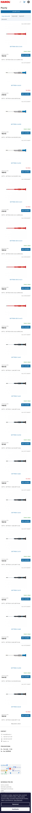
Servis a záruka (5, 785)
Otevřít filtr (16, 11)
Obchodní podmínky (6, 787)
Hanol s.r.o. (6, 741)
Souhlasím (15, 809)
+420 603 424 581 (7, 739)
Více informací (18, 800)
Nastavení (15, 804)
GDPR (2, 791)
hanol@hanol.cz (7, 734)
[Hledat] (20, 1)
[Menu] (28, 1)
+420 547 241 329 (7, 736)
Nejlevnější (14, 16)
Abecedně (4, 19)
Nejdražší (21, 16)
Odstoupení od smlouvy (7, 789)
